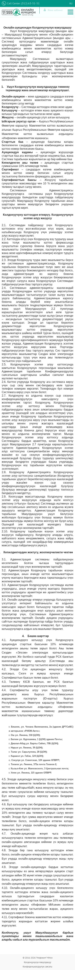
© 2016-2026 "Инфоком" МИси (37, 957)
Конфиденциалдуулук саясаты (37, 966)
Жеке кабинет (55, 10)
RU (70, 3)
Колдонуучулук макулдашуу (37, 962)
